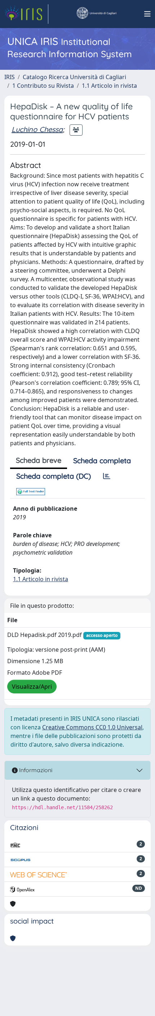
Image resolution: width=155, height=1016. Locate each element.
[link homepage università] (96, 14)
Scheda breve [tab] (38, 460)
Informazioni (35, 770)
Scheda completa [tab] (102, 460)
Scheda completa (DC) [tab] (53, 475)
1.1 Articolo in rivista (109, 86)
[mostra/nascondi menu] (147, 14)
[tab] (106, 476)
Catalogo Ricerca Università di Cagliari (74, 77)
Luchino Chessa (37, 129)
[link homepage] (26, 14)
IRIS (9, 77)
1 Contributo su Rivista (43, 86)
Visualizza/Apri (32, 687)
